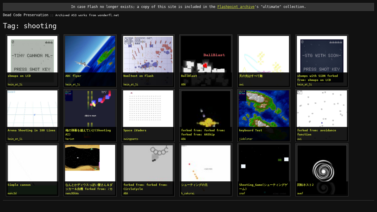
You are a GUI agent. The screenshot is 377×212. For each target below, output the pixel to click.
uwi (241, 84)
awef (300, 193)
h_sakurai (187, 193)
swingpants (130, 139)
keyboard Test (250, 130)
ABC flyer (73, 75)
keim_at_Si (15, 84)
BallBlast (189, 75)
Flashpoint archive (235, 7)
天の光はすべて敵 (251, 75)
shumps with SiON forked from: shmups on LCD (317, 78)
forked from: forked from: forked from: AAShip (203, 132)
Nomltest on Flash (138, 75)
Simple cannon (19, 184)
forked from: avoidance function (316, 132)
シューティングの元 (194, 184)
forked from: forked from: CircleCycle (145, 187)
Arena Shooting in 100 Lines (31, 130)
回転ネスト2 (305, 184)
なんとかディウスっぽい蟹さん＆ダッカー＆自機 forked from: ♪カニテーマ (89, 187)
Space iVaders (134, 130)
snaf (242, 193)
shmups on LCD (19, 75)
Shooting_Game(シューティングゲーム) (263, 187)
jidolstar (245, 139)
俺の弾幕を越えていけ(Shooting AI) (88, 132)
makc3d (12, 193)
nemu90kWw (72, 193)
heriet (69, 139)
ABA (183, 84)
